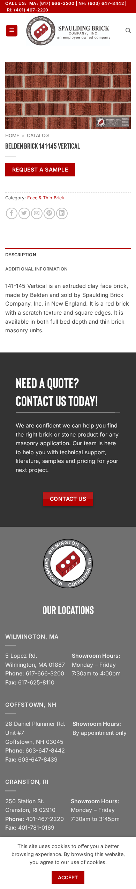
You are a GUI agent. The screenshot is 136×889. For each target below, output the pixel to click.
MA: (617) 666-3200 (52, 3)
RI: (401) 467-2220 (27, 10)
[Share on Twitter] (24, 213)
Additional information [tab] (36, 269)
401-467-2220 (45, 818)
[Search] (128, 30)
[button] (11, 30)
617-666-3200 (45, 673)
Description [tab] (20, 254)
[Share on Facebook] (11, 213)
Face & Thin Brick (45, 197)
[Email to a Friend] (37, 213)
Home (12, 135)
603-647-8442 (45, 750)
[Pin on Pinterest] (49, 213)
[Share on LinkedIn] (62, 213)
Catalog (38, 135)
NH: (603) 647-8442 (101, 3)
